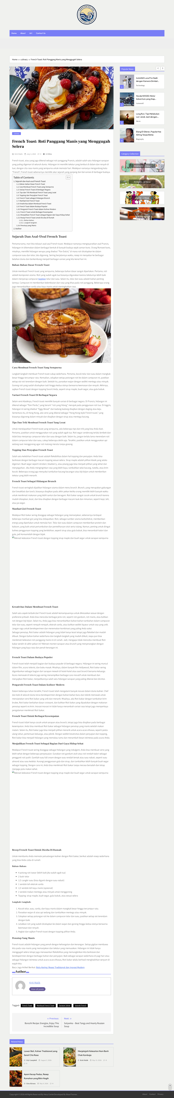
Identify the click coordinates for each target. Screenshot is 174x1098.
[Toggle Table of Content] (67, 177)
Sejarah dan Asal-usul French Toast (30, 181)
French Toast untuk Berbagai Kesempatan (36, 212)
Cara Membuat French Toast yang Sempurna (36, 187)
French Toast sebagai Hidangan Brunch (34, 198)
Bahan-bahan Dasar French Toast (32, 184)
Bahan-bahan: (29, 220)
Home (14, 33)
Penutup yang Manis (28, 225)
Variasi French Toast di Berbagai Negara (34, 189)
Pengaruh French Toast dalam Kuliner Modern (38, 209)
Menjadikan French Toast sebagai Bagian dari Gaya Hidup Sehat (45, 215)
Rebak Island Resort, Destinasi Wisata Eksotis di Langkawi (148, 99)
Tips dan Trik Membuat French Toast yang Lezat (37, 192)
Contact (152, 1094)
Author (18, 228)
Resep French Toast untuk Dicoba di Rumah (37, 217)
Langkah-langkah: (30, 222)
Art (30, 33)
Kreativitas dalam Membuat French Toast (35, 203)
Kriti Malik (19, 154)
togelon (42, 278)
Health (138, 121)
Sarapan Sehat (64, 1005)
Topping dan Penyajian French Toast (33, 195)
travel (138, 103)
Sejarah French (80, 1005)
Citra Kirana (31, 1083)
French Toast (27, 1005)
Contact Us (40, 33)
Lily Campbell (31, 1060)
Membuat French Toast (45, 1005)
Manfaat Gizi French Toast (29, 201)
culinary (16, 133)
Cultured (139, 85)
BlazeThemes (71, 1094)
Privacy (160, 1094)
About (23, 33)
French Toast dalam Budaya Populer (33, 206)
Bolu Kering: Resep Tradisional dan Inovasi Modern (60, 967)
